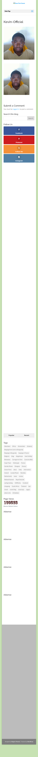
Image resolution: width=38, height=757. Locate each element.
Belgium (6, 456)
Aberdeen (7, 446)
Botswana (7, 459)
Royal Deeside (20, 479)
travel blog (13, 489)
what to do (7, 493)
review (21, 476)
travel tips (21, 489)
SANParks (18, 483)
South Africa (15, 486)
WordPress (30, 741)
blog (12, 456)
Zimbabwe (16, 493)
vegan (28, 489)
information (27, 470)
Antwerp (29, 446)
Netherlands (8, 476)
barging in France (24, 453)
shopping (7, 486)
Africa (14, 446)
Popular (11, 435)
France (23, 463)
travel (6, 489)
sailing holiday (8, 483)
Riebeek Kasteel (9, 479)
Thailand (23, 486)
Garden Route (8, 466)
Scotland (25, 483)
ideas (15, 470)
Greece (24, 466)
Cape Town (7, 463)
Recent (26, 435)
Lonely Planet (14, 473)
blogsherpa (19, 456)
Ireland (6, 473)
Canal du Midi (28, 459)
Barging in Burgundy (10, 453)
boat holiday (28, 456)
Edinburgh (16, 463)
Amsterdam (21, 446)
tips (29, 486)
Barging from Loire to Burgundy (13, 450)
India (20, 470)
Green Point (7, 470)
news (15, 476)
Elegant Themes (15, 741)
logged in (16, 109)
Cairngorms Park (17, 459)
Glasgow (17, 466)
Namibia (23, 473)
